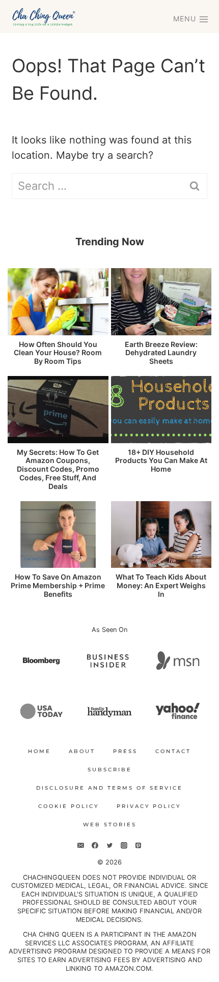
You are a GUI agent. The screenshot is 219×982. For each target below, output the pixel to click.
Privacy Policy (149, 806)
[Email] (81, 845)
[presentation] (58, 301)
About (82, 751)
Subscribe (110, 769)
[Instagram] (123, 845)
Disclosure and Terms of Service (109, 788)
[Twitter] (109, 845)
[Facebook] (95, 845)
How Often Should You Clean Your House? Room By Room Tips (58, 353)
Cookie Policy (68, 806)
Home (39, 751)
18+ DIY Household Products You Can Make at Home (161, 461)
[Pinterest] (138, 845)
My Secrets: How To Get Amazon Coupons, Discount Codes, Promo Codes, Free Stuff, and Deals (58, 469)
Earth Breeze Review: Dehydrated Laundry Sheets (161, 353)
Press (125, 751)
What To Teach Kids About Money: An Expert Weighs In (161, 585)
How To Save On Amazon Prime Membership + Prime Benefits (58, 585)
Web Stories (109, 824)
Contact (173, 751)
